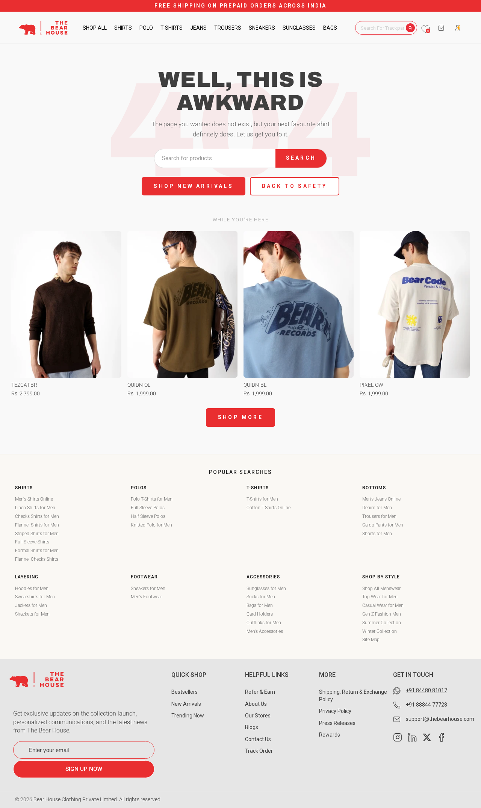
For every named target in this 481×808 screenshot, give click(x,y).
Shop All (95, 28)
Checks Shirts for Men (37, 516)
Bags (330, 28)
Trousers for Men (379, 516)
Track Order (259, 751)
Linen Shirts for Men (35, 507)
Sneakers (262, 28)
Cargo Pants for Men (382, 525)
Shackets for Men (32, 614)
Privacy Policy (335, 711)
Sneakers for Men (148, 588)
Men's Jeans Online (381, 499)
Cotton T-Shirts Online (268, 507)
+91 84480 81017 (426, 690)
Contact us (258, 739)
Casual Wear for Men (383, 605)
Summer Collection (381, 622)
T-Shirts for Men (262, 499)
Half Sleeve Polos (148, 516)
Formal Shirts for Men (37, 550)
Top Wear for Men (380, 596)
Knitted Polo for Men (151, 525)
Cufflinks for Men (264, 622)
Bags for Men (260, 605)
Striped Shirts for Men (37, 533)
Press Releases (337, 723)
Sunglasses (299, 28)
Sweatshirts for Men (35, 596)
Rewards (329, 735)
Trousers (227, 28)
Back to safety (294, 186)
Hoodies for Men (31, 588)
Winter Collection (379, 631)
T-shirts (171, 28)
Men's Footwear (146, 596)
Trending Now (187, 716)
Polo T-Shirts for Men (151, 499)
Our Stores (258, 716)
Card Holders (260, 614)
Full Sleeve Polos (148, 507)
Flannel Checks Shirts (36, 559)
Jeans (198, 28)
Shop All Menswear (381, 588)
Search (301, 158)
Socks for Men (261, 596)
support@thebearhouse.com (440, 719)
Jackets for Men (31, 605)
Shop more (240, 417)
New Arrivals (186, 704)
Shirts (123, 28)
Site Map (371, 639)
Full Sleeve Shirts (32, 542)
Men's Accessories (265, 631)
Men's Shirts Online (34, 499)
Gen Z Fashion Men (381, 614)
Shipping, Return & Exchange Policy (353, 695)
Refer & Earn (260, 692)
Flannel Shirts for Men (37, 525)
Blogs (251, 727)
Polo (146, 28)
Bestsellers (184, 692)
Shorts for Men (377, 533)
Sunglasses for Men (266, 588)
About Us (256, 704)
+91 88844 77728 (426, 705)
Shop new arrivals (193, 186)
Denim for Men (377, 507)
